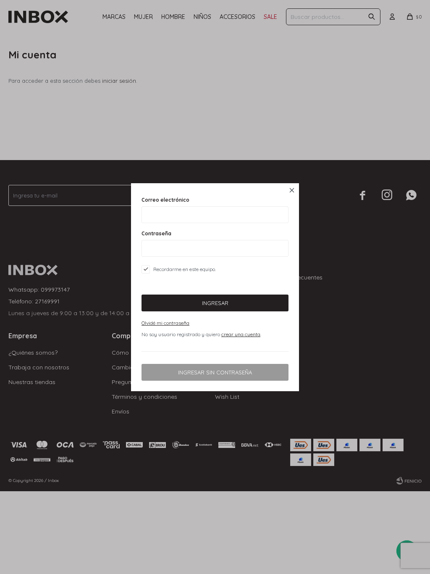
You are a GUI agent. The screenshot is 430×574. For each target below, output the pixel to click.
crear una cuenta (240, 334)
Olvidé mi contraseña (165, 323)
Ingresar (215, 303)
